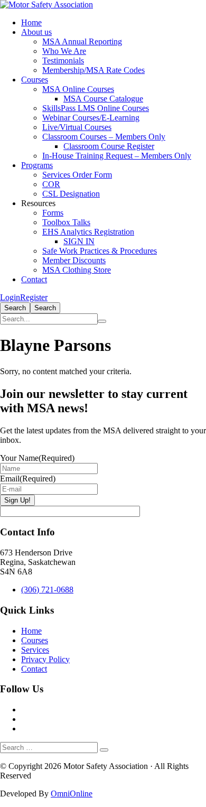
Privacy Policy (45, 659)
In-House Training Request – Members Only (116, 155)
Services (35, 649)
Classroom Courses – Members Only (103, 136)
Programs (37, 165)
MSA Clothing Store (76, 269)
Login (10, 297)
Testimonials (63, 60)
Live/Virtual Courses (76, 127)
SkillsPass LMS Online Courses (95, 108)
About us (36, 31)
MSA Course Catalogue (103, 98)
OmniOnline (71, 793)
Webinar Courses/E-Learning (90, 117)
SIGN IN (79, 241)
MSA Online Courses (78, 89)
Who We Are (64, 51)
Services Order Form (77, 174)
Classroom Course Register (108, 146)
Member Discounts (74, 260)
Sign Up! (17, 500)
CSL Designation (71, 193)
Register (34, 297)
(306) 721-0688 (47, 589)
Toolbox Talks (66, 222)
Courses (34, 79)
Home (31, 22)
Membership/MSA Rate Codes (93, 70)
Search (15, 308)
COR (51, 184)
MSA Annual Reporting (82, 41)
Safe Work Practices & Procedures (99, 250)
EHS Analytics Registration (88, 231)
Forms (52, 212)
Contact (34, 279)
